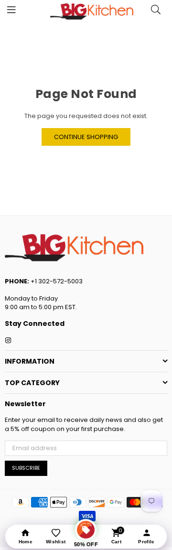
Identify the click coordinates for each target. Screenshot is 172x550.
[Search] (156, 12)
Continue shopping (86, 136)
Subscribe (26, 468)
